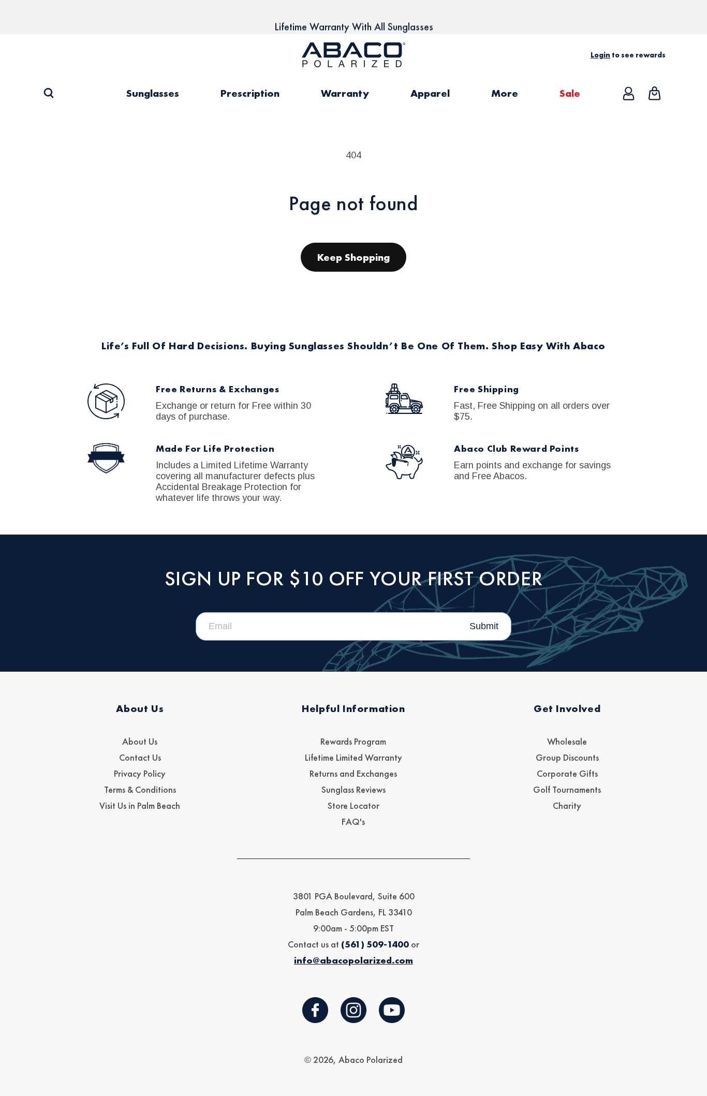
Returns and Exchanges (353, 773)
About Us (139, 741)
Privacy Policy (140, 773)
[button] (48, 93)
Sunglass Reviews (353, 789)
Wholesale (567, 741)
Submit (483, 626)
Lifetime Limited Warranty (353, 757)
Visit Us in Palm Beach (139, 805)
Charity (567, 805)
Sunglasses (152, 93)
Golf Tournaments (567, 789)
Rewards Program (353, 741)
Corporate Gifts (567, 773)
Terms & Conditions (140, 789)
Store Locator (353, 805)
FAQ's (353, 821)
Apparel (430, 93)
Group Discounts (567, 757)
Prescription (249, 93)
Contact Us (140, 757)
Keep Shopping (353, 257)
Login (600, 55)
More (504, 93)
